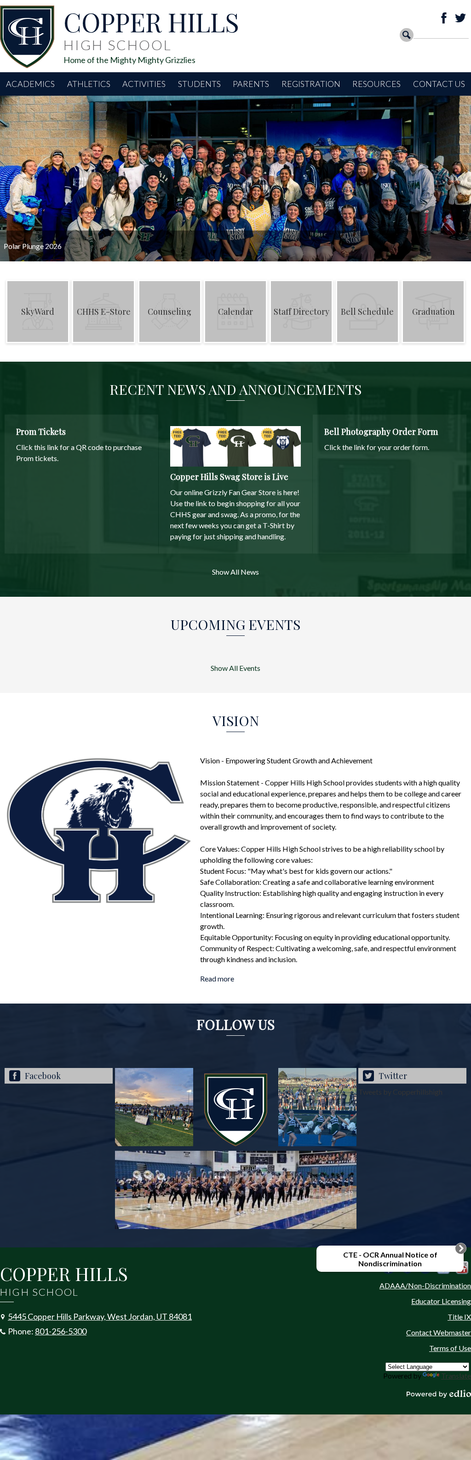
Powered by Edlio (439, 1393)
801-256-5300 (60, 1331)
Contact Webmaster (438, 1332)
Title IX (459, 1316)
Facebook (443, 17)
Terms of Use (450, 1348)
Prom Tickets (41, 431)
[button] (30, 84)
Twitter (460, 17)
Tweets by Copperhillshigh (400, 1091)
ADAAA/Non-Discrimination (425, 1285)
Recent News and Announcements (235, 389)
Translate (456, 1375)
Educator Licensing (441, 1301)
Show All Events (235, 668)
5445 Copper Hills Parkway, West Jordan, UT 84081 (100, 1316)
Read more (217, 978)
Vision (236, 720)
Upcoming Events (235, 624)
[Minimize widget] (461, 1248)
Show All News (235, 571)
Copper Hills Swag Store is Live (229, 476)
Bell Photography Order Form (381, 431)
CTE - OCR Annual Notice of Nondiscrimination (390, 1259)
